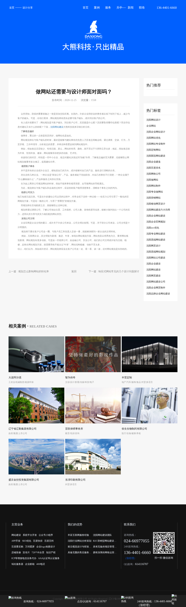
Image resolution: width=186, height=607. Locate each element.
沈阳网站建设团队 (102, 535)
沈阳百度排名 (153, 168)
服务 (108, 7)
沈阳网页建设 (153, 275)
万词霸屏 (30, 546)
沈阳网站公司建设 (155, 257)
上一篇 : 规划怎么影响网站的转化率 (29, 271)
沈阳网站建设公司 (155, 281)
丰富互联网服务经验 (78, 535)
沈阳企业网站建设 (155, 216)
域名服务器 (17, 564)
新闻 (131, 7)
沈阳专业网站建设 (155, 233)
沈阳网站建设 (56, 127)
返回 (73, 271)
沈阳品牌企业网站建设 (158, 293)
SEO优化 (26, 540)
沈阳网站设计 (153, 120)
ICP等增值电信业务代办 (23, 558)
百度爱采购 (17, 546)
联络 (142, 7)
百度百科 (49, 540)
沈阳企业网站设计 (155, 132)
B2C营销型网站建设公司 (104, 541)
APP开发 (15, 540)
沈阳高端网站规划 (155, 251)
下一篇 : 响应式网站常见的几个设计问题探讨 (114, 271)
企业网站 (151, 126)
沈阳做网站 (152, 180)
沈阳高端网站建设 (155, 239)
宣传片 (26, 552)
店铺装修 (16, 552)
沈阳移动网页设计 (155, 204)
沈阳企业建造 (153, 162)
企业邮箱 (30, 564)
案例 (97, 7)
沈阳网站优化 (153, 138)
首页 (11, 7)
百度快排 (38, 540)
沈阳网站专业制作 (155, 144)
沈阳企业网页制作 (155, 287)
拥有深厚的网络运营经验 (105, 553)
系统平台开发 (30, 535)
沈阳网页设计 (153, 245)
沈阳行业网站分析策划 (79, 540)
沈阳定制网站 (153, 150)
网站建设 (16, 535)
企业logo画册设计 (45, 546)
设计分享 (28, 7)
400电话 (40, 564)
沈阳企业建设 (153, 263)
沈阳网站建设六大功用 (158, 210)
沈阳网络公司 (153, 174)
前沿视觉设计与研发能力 (79, 547)
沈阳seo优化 (152, 227)
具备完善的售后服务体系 (79, 553)
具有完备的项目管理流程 (105, 547)
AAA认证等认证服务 (49, 558)
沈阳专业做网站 (154, 192)
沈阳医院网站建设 (155, 156)
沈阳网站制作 (153, 186)
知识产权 (51, 552)
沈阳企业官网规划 (155, 221)
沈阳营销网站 (153, 198)
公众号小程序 (46, 535)
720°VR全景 (38, 552)
